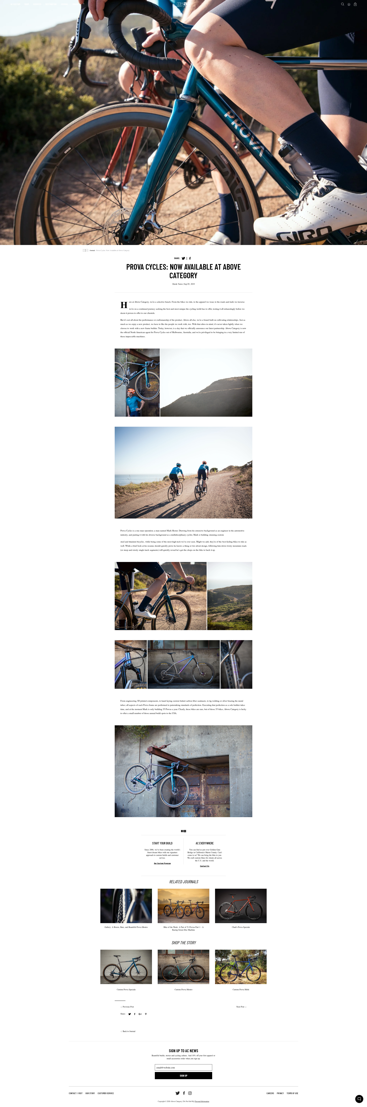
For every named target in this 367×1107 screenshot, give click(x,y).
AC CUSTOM (15, 4)
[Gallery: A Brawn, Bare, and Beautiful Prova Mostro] (126, 913)
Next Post (240, 1006)
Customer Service (106, 1093)
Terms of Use (292, 1093)
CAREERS (270, 1093)
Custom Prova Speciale (126, 989)
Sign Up (183, 1075)
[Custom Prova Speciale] (126, 967)
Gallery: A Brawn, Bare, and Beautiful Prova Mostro (126, 927)
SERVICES (37, 4)
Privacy (280, 1093)
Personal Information (202, 1101)
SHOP (26, 4)
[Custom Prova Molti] (241, 967)
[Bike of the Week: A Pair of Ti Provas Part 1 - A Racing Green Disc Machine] (183, 916)
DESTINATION (50, 4)
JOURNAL (64, 4)
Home (85, 250)
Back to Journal (129, 1031)
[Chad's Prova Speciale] (241, 916)
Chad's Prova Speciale (241, 927)
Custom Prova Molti (241, 989)
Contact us (204, 866)
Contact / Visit (76, 1093)
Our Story (90, 1093)
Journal (92, 250)
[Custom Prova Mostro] (183, 967)
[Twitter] (183, 258)
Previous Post (128, 1006)
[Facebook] (190, 258)
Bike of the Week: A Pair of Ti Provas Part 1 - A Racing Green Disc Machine (184, 928)
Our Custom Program (162, 863)
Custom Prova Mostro (183, 989)
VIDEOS (76, 4)
